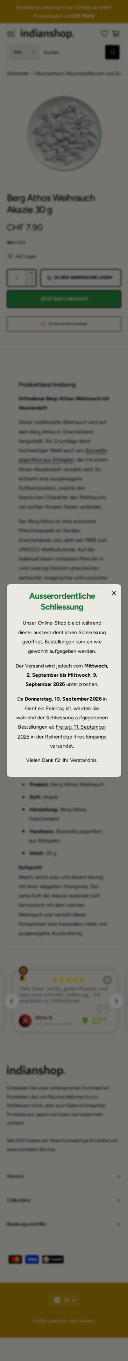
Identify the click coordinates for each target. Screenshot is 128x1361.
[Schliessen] (114, 593)
